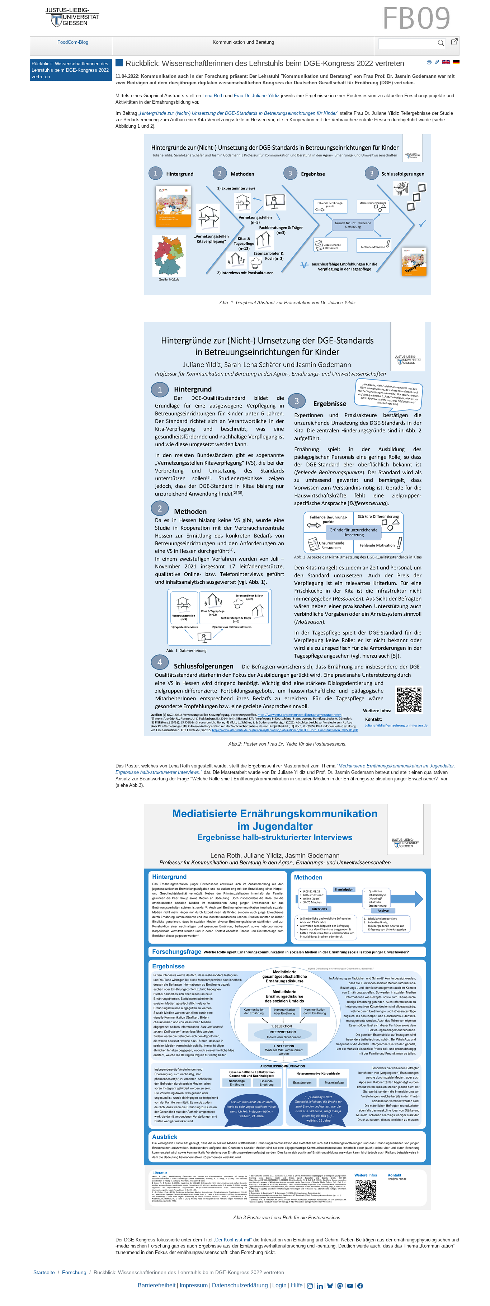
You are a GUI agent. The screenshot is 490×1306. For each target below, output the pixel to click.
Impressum (194, 1285)
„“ (238, 113)
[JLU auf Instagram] (310, 1285)
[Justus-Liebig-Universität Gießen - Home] (72, 17)
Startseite (44, 1272)
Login (280, 1285)
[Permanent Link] (437, 61)
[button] (454, 41)
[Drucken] (429, 62)
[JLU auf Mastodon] (340, 1285)
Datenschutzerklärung (240, 1285)
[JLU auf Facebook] (360, 1285)
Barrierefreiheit (156, 1285)
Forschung (74, 1272)
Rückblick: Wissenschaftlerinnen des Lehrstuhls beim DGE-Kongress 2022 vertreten (70, 70)
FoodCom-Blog (72, 42)
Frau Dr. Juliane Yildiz (256, 95)
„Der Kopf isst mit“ (232, 1239)
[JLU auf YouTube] (350, 1285)
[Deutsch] (456, 62)
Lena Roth (212, 95)
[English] (446, 62)
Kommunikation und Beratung (243, 42)
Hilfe (297, 1285)
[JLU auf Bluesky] (330, 1285)
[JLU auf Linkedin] (320, 1285)
